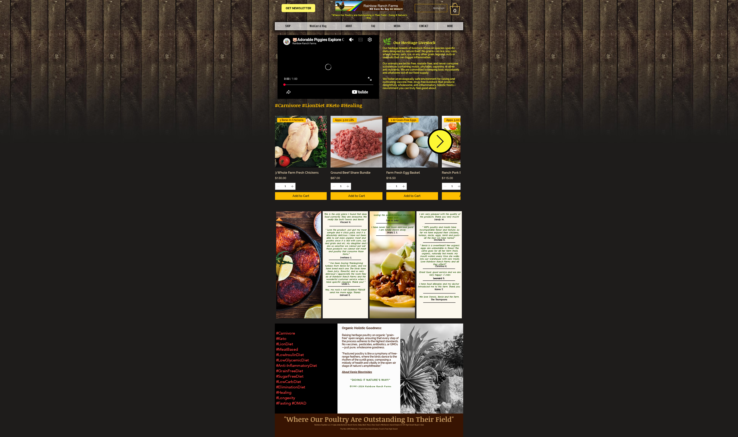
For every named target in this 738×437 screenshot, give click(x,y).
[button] (288, 26)
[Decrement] (278, 186)
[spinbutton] (285, 186)
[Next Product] (440, 141)
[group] (367, 158)
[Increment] (292, 186)
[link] (455, 9)
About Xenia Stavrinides (357, 372)
